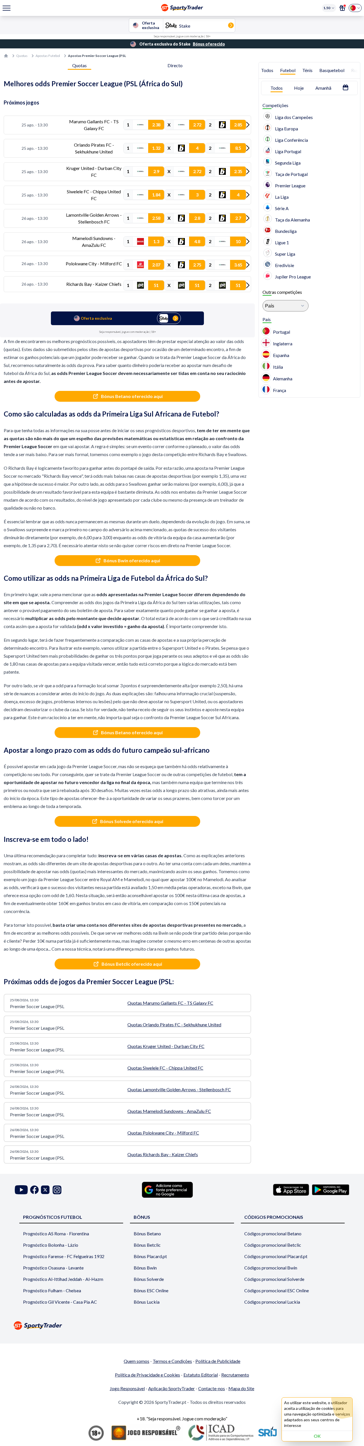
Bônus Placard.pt (150, 1256)
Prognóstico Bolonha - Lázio (50, 1245)
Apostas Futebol (48, 56)
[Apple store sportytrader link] (291, 1190)
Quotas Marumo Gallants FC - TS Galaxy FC (170, 1003)
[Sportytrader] (6, 56)
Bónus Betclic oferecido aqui (132, 964)
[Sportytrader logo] (182, 1325)
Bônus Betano (147, 1233)
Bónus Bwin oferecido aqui (132, 560)
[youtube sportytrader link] (21, 1190)
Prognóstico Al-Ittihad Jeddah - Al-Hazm (63, 1279)
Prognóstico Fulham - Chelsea (52, 1290)
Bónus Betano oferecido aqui (132, 396)
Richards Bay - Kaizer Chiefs (93, 284)
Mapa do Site (241, 1388)
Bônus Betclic (147, 1245)
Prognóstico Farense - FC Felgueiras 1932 (63, 1256)
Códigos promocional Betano (272, 1233)
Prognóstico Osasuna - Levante (53, 1267)
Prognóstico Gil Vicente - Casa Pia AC (60, 1302)
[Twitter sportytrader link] (45, 1190)
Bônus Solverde (149, 1279)
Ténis (307, 70)
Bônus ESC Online (151, 1290)
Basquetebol (331, 70)
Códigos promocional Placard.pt (275, 1256)
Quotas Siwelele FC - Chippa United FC (165, 1067)
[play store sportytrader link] (330, 1190)
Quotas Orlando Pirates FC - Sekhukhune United (174, 1024)
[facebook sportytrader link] (34, 1190)
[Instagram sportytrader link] (57, 1190)
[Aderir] (342, 8)
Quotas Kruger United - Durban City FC (165, 1046)
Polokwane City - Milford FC (94, 263)
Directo (175, 65)
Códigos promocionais (273, 1217)
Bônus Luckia (147, 1302)
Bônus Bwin (145, 1267)
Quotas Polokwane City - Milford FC (163, 1132)
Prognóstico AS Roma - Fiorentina (56, 1233)
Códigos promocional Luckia (272, 1302)
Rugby (357, 70)
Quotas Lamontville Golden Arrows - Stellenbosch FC (179, 1089)
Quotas (22, 56)
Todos (267, 70)
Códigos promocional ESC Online (276, 1290)
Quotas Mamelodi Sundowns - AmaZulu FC (169, 1111)
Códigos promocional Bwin (270, 1267)
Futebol (287, 70)
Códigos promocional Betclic (272, 1245)
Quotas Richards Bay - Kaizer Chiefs (162, 1154)
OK (317, 1436)
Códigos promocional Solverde (274, 1279)
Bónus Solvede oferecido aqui (131, 821)
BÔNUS (142, 1217)
